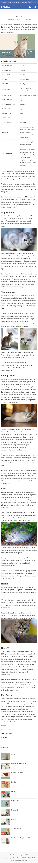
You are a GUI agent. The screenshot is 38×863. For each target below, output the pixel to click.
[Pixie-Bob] (5, 794)
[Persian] (5, 784)
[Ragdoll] (5, 822)
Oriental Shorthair (17, 773)
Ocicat (13, 754)
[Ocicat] (5, 756)
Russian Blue (15, 810)
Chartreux (11, 730)
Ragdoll (14, 819)
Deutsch (17, 2)
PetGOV (5, 7)
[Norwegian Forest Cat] (5, 766)
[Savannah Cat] (5, 831)
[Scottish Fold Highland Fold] (5, 840)
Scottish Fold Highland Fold (20, 838)
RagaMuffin (15, 800)
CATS (7, 11)
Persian (13, 782)
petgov (11, 858)
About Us (12, 855)
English (4, 2)
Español (10, 2)
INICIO (3, 11)
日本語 (30, 2)
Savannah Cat (16, 828)
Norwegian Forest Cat (18, 763)
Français (24, 2)
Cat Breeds (12, 11)
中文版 (26, 855)
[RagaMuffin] (5, 803)
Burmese (9, 733)
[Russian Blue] (5, 812)
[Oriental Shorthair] (5, 775)
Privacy (20, 855)
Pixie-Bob (14, 791)
